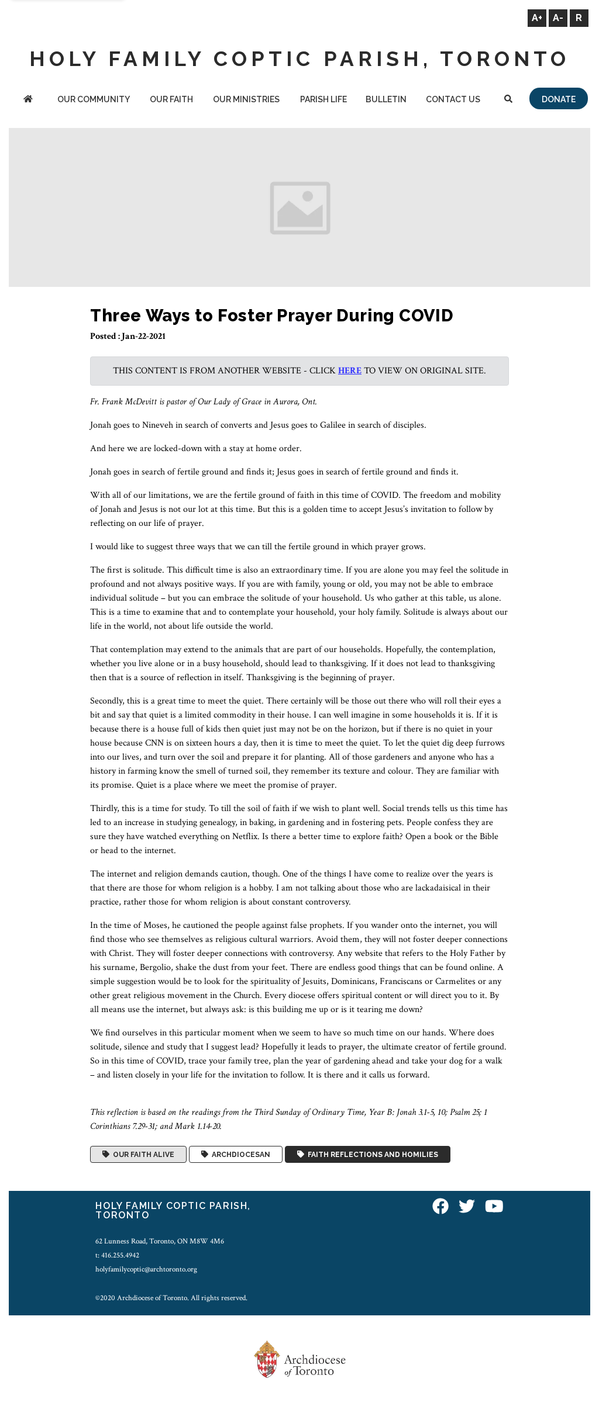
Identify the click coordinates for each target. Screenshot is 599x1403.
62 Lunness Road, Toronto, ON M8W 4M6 (159, 1241)
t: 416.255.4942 (117, 1255)
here (350, 371)
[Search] (508, 100)
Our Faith (171, 99)
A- (558, 17)
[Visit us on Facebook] (440, 1207)
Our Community (93, 99)
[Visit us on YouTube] (494, 1207)
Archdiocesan (239, 1155)
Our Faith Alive (141, 1155)
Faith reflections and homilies (371, 1155)
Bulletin (386, 99)
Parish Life (323, 99)
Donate (559, 99)
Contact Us (453, 99)
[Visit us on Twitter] (467, 1207)
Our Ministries (246, 99)
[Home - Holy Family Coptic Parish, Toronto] (28, 100)
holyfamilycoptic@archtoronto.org (146, 1269)
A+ (537, 17)
